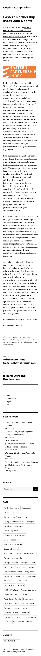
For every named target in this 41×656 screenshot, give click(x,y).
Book (28, 337)
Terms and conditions (27, 649)
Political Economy (28, 590)
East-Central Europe (13, 544)
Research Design (27, 604)
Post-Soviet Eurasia (12, 599)
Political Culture (11, 590)
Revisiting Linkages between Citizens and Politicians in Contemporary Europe (21, 465)
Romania (8, 608)
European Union (28, 563)
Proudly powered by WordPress (14, 652)
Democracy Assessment (14, 535)
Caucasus (25, 508)
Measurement (8, 344)
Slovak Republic (11, 613)
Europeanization (11, 563)
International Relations (14, 576)
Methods (23, 581)
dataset (19, 326)
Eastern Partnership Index (14, 36)
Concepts (29, 522)
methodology (15, 83)
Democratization (11, 540)
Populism (24, 594)
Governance (20, 567)
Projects (8, 402)
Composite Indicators (10, 340)
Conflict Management (13, 526)
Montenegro (9, 585)
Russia (17, 608)
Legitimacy (31, 576)
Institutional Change (13, 572)
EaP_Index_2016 (29, 320)
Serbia (25, 608)
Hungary (31, 567)
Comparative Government (15, 517)
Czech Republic (11, 531)
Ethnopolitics (30, 554)
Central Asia (9, 513)
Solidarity (25, 613)
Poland (21, 585)
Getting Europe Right (17, 7)
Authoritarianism (11, 508)
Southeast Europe (12, 617)
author (8, 337)
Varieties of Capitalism (23, 622)
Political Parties (10, 594)
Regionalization (11, 604)
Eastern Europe (24, 340)
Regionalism (28, 599)
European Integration (20, 342)
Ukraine (7, 622)
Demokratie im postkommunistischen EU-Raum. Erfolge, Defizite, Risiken (19, 444)
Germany (8, 567)
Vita (7, 405)
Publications (10, 399)
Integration (32, 342)
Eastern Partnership (13, 554)
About (8, 395)
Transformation (29, 617)
